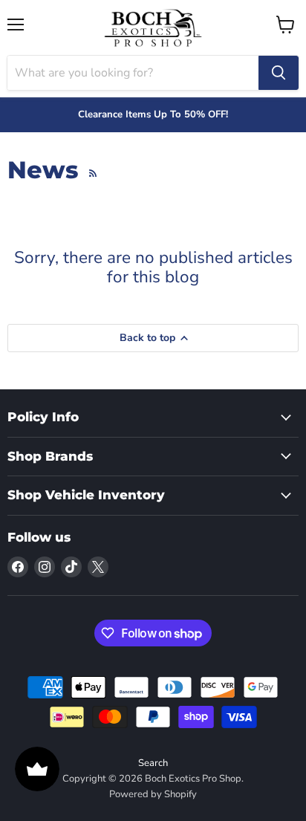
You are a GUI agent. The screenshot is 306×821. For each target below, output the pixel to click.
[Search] (278, 73)
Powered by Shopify (153, 794)
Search (153, 763)
